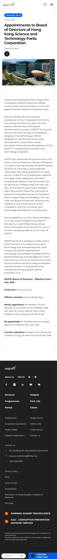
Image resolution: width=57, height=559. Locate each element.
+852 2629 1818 (16, 461)
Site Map (9, 503)
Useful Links (35, 424)
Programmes (12, 401)
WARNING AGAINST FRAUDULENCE (30, 513)
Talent (33, 407)
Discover (10, 395)
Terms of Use (11, 483)
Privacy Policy (11, 471)
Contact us (35, 435)
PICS (7, 477)
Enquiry (33, 4)
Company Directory (42, 555)
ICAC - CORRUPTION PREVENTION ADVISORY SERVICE (30, 521)
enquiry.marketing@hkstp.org (23, 456)
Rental (8, 407)
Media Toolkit (11, 429)
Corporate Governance (15, 424)
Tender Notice (36, 418)
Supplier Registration (15, 435)
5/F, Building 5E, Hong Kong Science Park (28, 450)
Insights (34, 395)
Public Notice (36, 429)
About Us (9, 377)
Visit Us (21, 377)
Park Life (35, 401)
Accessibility (10, 489)
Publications (10, 418)
